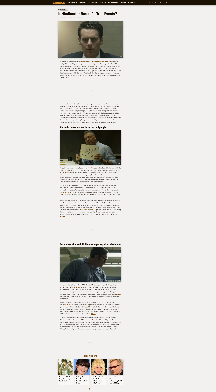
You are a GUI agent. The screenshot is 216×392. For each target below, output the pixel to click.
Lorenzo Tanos (63, 18)
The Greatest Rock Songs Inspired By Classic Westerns (64, 379)
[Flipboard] (160, 2)
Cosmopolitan (66, 172)
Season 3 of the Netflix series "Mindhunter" (94, 61)
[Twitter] (158, 2)
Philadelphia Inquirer (86, 210)
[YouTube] (152, 2)
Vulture (91, 66)
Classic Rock (72, 2)
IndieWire (118, 294)
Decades (103, 2)
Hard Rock (82, 2)
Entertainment (113, 2)
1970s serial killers (88, 307)
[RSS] (166, 2)
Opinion (123, 2)
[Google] (163, 2)
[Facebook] (150, 2)
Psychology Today (65, 192)
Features (131, 2)
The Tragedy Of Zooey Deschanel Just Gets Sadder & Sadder (81, 380)
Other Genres (93, 2)
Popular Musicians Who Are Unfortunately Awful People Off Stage (116, 380)
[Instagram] (155, 2)
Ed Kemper (77, 287)
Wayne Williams (69, 305)
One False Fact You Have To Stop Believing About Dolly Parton (98, 380)
